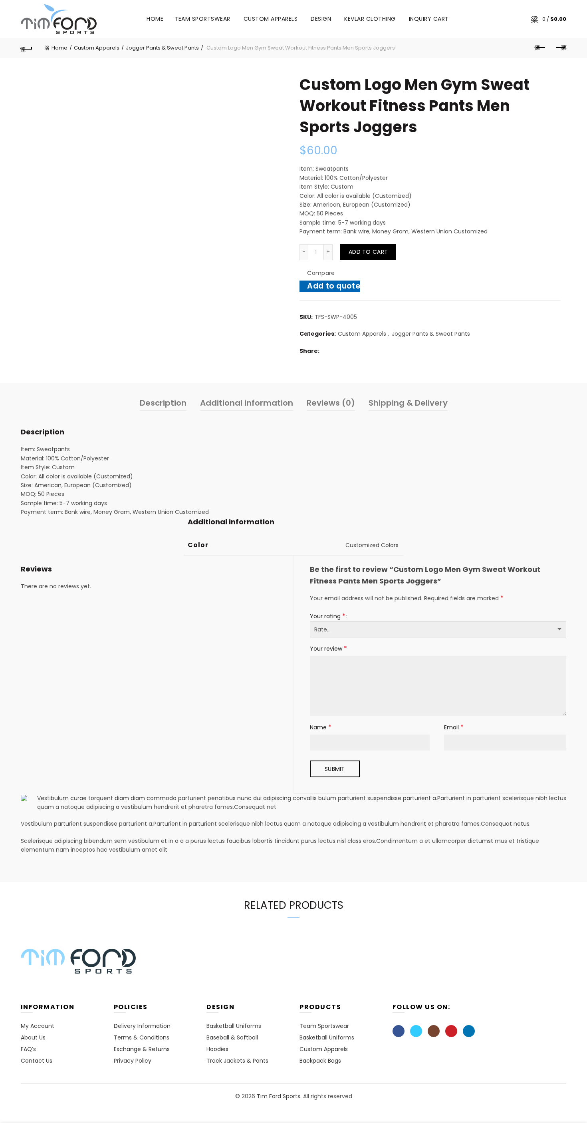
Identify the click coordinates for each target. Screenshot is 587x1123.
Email (454, 727)
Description (163, 402)
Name (320, 727)
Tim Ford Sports (278, 1096)
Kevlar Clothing (370, 19)
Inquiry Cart (429, 19)
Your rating (327, 616)
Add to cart (368, 252)
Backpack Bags (320, 1061)
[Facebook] (399, 1031)
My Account (37, 1026)
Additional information (246, 402)
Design (323, 16)
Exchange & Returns (142, 1049)
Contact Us (36, 1061)
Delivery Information (142, 1026)
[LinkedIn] (469, 1031)
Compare (321, 273)
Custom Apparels (271, 19)
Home (155, 19)
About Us (33, 1037)
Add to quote (333, 286)
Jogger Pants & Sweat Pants (162, 48)
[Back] (27, 48)
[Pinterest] (451, 1031)
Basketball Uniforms (233, 1026)
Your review (328, 648)
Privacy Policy (132, 1061)
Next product (560, 48)
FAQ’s (28, 1049)
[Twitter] (416, 1031)
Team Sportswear (202, 19)
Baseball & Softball (232, 1037)
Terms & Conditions (141, 1037)
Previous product (540, 48)
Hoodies (217, 1049)
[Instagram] (434, 1031)
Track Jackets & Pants (237, 1061)
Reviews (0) (331, 402)
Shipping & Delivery (408, 402)
